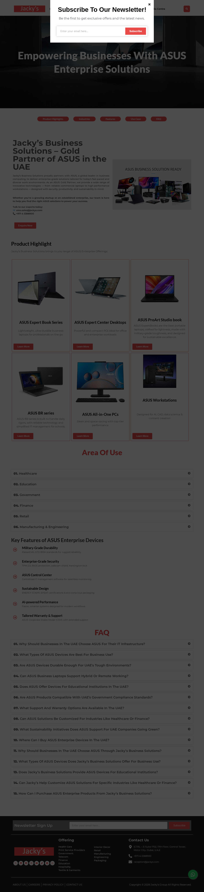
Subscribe (135, 31)
